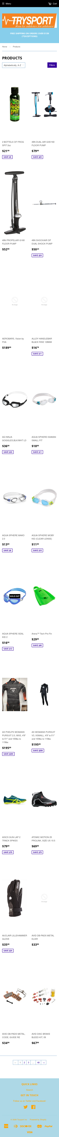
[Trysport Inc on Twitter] (25, 1107)
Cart (54, 3)
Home (4, 46)
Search (29, 1089)
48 (38, 1062)
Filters (52, 65)
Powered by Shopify (38, 1119)
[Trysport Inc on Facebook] (33, 1107)
